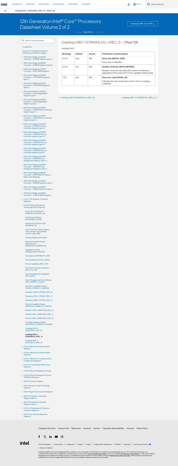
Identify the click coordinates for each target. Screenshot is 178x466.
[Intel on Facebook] (39, 437)
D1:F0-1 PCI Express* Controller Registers (36, 200)
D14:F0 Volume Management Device (37, 371)
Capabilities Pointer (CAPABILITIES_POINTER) (35, 251)
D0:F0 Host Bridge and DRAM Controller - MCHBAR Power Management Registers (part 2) (35, 167)
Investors (87, 428)
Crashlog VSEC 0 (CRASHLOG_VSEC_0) (33, 329)
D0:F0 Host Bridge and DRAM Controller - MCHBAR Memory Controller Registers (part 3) (35, 134)
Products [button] (17, 4)
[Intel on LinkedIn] (51, 437)
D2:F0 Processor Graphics (33, 381)
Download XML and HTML (142, 23)
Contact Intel (63, 428)
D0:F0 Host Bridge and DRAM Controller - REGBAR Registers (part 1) (38, 182)
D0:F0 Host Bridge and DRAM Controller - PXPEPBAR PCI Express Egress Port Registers (37, 175)
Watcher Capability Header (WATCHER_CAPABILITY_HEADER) (38, 305)
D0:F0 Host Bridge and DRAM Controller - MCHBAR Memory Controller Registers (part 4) (35, 142)
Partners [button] (73, 4)
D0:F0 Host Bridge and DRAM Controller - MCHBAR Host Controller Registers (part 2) (38, 118)
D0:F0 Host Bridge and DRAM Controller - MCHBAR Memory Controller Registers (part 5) (35, 150)
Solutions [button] (44, 4)
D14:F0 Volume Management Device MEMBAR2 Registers (37, 376)
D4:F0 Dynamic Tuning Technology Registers (37, 387)
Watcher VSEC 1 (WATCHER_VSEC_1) (39, 314)
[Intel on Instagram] (62, 437)
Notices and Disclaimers (131, 454)
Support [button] (30, 4)
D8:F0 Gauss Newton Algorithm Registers (35, 415)
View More (87, 32)
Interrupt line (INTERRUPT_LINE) (37, 256)
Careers (96, 428)
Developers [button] (59, 4)
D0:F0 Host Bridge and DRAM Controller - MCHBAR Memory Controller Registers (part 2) (35, 126)
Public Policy (142, 428)
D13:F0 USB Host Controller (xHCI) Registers (37, 348)
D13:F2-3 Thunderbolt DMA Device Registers (37, 366)
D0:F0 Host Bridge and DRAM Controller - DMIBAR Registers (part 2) (38, 64)
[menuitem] (5, 11)
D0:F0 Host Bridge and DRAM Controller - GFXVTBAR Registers (36, 70)
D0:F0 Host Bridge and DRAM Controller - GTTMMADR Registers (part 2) (37, 85)
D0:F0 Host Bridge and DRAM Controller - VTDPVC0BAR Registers (37, 194)
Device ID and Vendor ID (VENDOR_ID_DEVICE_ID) (35, 212)
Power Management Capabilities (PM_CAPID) (37, 275)
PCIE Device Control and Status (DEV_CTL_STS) (37, 269)
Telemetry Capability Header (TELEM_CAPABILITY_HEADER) (37, 287)
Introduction (27, 47)
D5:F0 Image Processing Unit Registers (38, 392)
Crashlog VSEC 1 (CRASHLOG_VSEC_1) (34, 335)
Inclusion (130, 428)
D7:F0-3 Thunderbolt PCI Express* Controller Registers (37, 409)
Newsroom (76, 428)
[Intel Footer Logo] (25, 442)
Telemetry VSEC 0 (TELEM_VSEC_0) (38, 292)
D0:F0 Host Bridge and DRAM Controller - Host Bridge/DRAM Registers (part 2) (35, 102)
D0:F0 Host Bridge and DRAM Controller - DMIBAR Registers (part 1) (38, 58)
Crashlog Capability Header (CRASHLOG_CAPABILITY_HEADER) (39, 323)
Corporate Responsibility (113, 428)
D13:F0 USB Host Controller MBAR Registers (37, 354)
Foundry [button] (86, 4)
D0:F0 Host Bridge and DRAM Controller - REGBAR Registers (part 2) (38, 188)
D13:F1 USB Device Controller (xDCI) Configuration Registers (37, 360)
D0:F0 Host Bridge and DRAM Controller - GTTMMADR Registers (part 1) (37, 77)
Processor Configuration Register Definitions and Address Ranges (35, 52)
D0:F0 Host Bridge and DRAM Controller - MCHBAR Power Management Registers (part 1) (35, 159)
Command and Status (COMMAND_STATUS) (33, 218)
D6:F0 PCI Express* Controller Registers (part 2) (35, 403)
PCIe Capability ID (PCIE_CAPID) (37, 260)
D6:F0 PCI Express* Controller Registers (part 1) (35, 397)
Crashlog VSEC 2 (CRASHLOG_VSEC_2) (33, 341)
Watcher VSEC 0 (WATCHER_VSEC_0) (39, 310)
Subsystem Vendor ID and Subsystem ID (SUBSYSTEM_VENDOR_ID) (35, 244)
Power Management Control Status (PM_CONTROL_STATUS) (38, 281)
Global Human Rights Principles (120, 456)
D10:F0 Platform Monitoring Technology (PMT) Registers (34, 206)
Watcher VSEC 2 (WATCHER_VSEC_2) (39, 318)
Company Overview (46, 428)
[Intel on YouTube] (56, 437)
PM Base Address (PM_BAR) (36, 238)
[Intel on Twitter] (45, 437)
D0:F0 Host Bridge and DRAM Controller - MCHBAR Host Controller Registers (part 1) (38, 110)
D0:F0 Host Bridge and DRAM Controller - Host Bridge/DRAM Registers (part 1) (35, 93)
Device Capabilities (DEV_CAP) (36, 264)
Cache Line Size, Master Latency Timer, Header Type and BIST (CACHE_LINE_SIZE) (37, 232)
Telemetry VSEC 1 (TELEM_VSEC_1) (38, 296)
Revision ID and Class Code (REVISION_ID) (35, 224)
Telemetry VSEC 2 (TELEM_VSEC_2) (38, 300)
